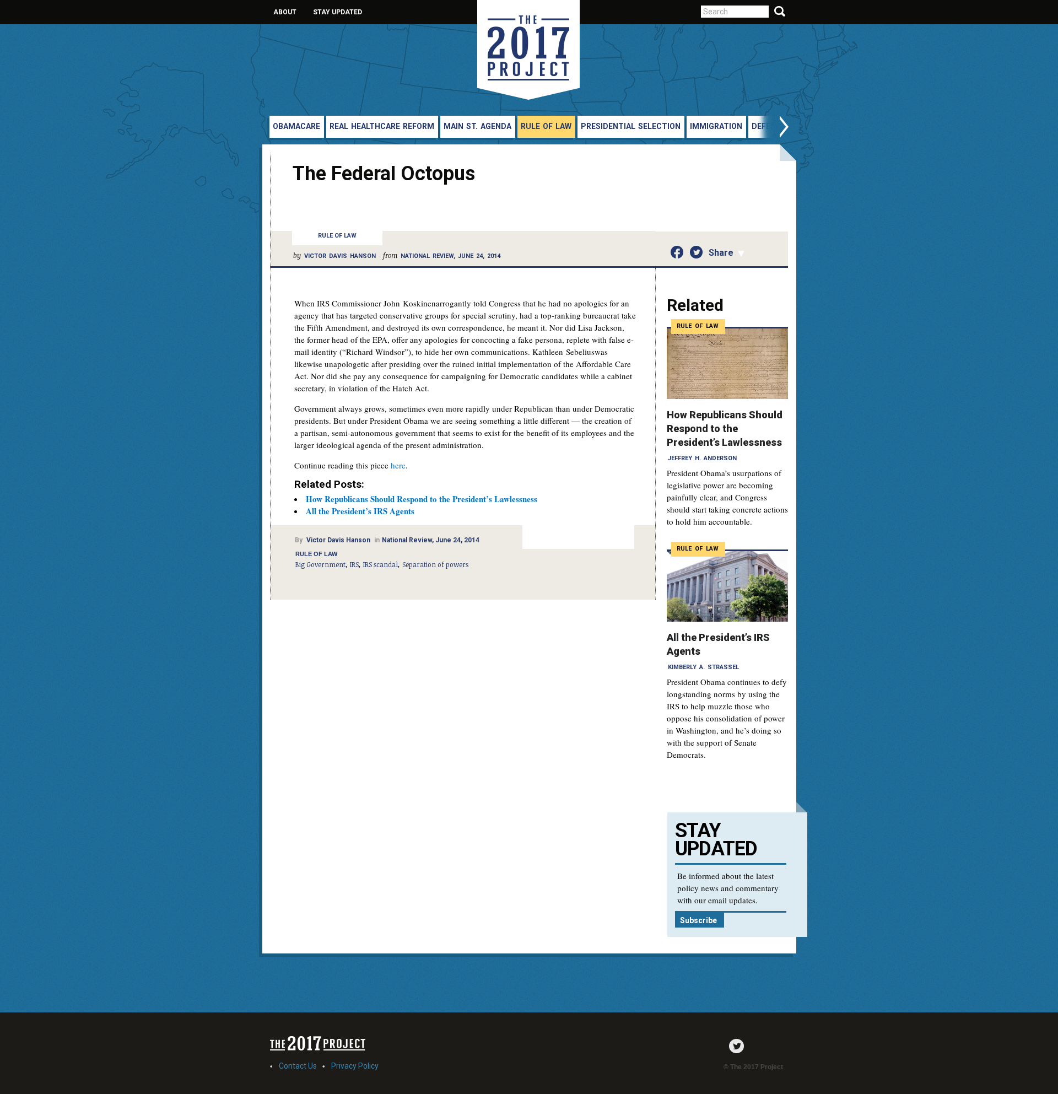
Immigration (716, 126)
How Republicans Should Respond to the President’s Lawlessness (421, 499)
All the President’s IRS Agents (360, 511)
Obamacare (296, 126)
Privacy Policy (355, 1065)
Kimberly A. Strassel (703, 667)
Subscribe (698, 920)
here (398, 465)
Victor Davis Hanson (340, 256)
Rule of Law (546, 126)
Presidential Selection (631, 126)
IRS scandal (380, 564)
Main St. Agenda (477, 126)
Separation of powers (435, 564)
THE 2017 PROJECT (528, 50)
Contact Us (298, 1065)
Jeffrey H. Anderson (702, 458)
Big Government (320, 564)
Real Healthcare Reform (382, 126)
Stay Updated (337, 12)
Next (772, 128)
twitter (739, 1046)
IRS (354, 564)
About (284, 12)
